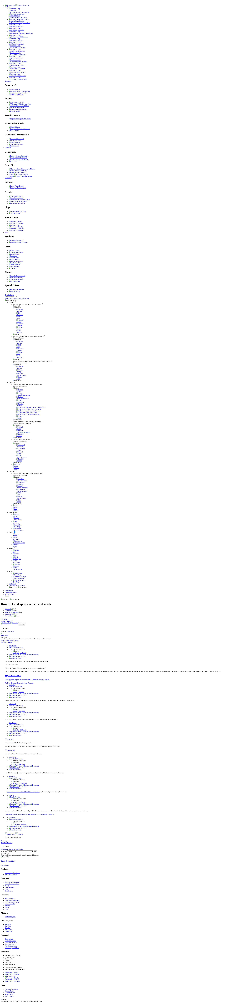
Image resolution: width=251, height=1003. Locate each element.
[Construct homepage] (17, 5)
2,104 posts (23, 783)
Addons (16, 250)
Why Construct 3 (10, 898)
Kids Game (4, 635)
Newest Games (18, 198)
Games (16, 257)
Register (7, 295)
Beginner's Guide (18, 102)
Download (20, 139)
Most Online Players (20, 201)
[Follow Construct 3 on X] (14, 225)
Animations (19, 252)
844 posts (22, 711)
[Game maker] (17, 298)
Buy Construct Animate (20, 242)
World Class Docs (20, 171)
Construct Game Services (32, 361)
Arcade (11, 548)
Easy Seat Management (12, 900)
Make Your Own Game (12, 884)
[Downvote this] (31, 654)
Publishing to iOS (19, 107)
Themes (17, 265)
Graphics (17, 259)
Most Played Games (23, 199)
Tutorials (16, 130)
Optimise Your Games (32, 414)
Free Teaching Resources (12, 902)
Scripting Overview (21, 93)
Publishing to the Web (24, 104)
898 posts (22, 802)
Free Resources (22, 158)
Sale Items (16, 291)
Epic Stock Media (6, 642)
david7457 (10, 739)
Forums (11, 532)
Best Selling (19, 277)
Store (6, 232)
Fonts (15, 256)
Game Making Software (12, 873)
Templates (17, 263)
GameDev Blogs (10, 944)
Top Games (18, 196)
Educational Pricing (19, 172)
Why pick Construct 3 (21, 156)
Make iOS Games (31, 413)
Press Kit (7, 928)
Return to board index (16, 849)
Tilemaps (16, 266)
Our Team (8, 926)
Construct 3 (27, 304)
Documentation (9, 887)
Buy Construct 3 (18, 240)
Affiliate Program (10, 917)
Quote (19, 658)
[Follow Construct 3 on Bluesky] (16, 227)
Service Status (9, 996)
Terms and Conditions (11, 989)
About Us (8, 924)
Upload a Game (20, 203)
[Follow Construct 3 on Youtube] (16, 223)
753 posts (23, 653)
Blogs (11, 571)
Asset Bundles (19, 289)
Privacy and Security (22, 159)
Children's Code (10, 992)
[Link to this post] (14, 656)
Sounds (20, 261)
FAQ (15, 161)
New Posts (16, 213)
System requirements (23, 91)
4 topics (15, 692)
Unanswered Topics (11, 592)
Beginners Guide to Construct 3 (35, 407)
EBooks (16, 254)
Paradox (20, 834)
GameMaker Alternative (12, 882)
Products (7, 7)
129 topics (16, 653)
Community (8, 178)
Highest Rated (19, 279)
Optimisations (22, 109)
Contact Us (12, 584)
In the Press (8, 929)
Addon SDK (19, 95)
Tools (15, 268)
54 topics (15, 783)
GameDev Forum (10, 941)
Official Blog (21, 211)
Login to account (19, 585)
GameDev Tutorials (11, 942)
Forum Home (18, 186)
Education (8, 147)
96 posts (21, 692)
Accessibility (9, 994)
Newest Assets (20, 276)
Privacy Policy (9, 991)
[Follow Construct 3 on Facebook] (16, 229)
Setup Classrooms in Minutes (26, 169)
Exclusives (16, 281)
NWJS (19, 140)
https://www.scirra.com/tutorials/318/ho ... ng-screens (23, 792)
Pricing (7, 885)
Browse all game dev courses (22, 119)
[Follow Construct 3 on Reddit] (15, 221)
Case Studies (9, 891)
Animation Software (11, 874)
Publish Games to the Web (33, 409)
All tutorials (16, 111)
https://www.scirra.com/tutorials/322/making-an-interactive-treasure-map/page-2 (29, 814)
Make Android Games (32, 411)
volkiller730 (11, 750)
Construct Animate (28, 336)
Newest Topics (21, 188)
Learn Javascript (10, 904)
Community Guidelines (12, 948)
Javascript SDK (18, 144)
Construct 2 (21, 439)
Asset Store (12, 512)
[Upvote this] (15, 654)
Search (7, 596)
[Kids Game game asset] (1, 633)
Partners (7, 905)
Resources (8, 81)
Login (12, 295)
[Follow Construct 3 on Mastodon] (16, 230)
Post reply (4, 619)
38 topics (15, 802)
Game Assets (9, 939)
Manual (17, 89)
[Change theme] (18, 587)
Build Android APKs (22, 106)
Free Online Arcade (11, 946)
